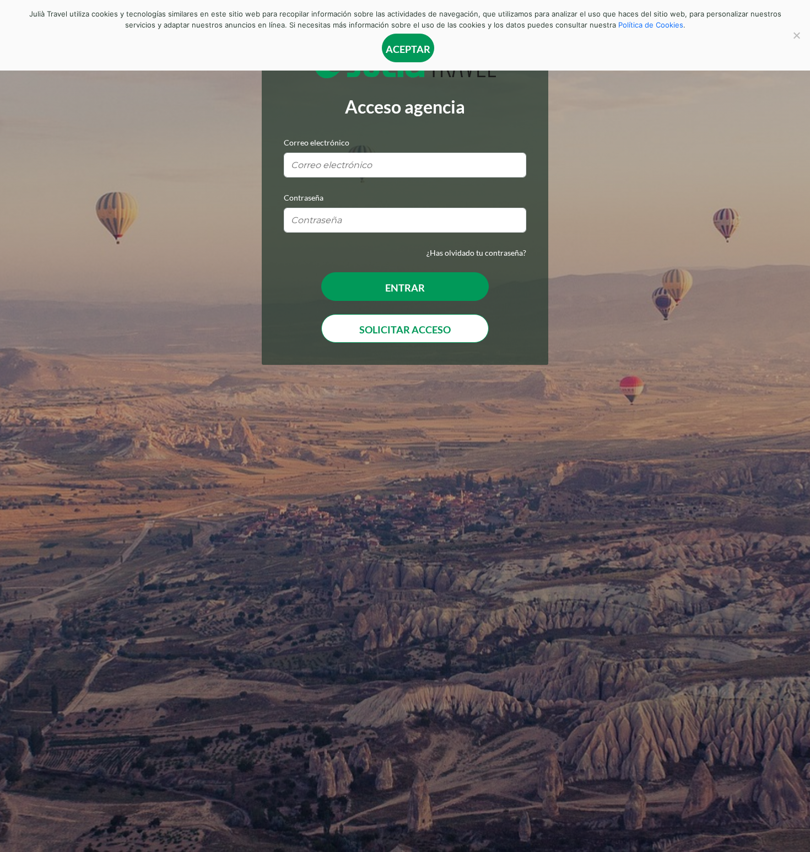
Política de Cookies (650, 24)
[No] (796, 35)
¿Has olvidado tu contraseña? (476, 252)
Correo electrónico (316, 142)
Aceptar (408, 49)
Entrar (405, 288)
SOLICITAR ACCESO (405, 329)
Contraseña (303, 197)
